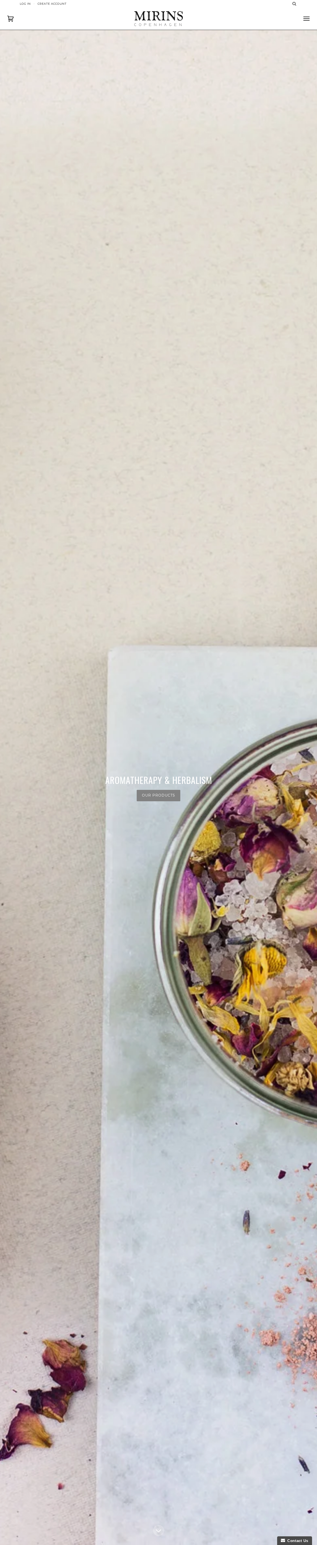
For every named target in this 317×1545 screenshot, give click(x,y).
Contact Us (296, 1541)
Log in (25, 3)
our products (158, 795)
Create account (52, 3)
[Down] (158, 1530)
